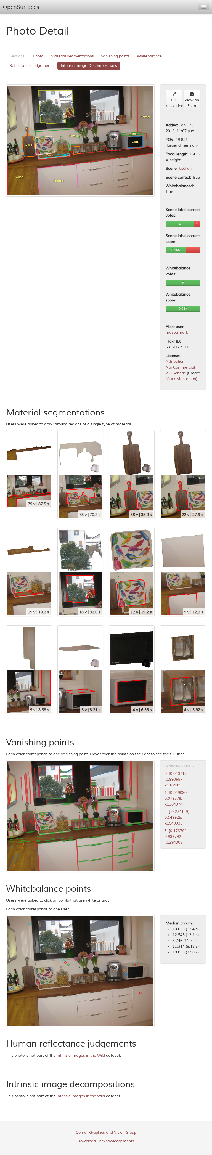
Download (86, 1141)
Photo (38, 56)
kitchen (185, 168)
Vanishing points (115, 56)
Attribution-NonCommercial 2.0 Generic (180, 367)
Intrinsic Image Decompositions (89, 65)
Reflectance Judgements (31, 65)
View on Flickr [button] (192, 103)
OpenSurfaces (21, 7)
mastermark (177, 332)
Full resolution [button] (174, 103)
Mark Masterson (181, 379)
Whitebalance (149, 56)
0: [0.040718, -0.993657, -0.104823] (176, 779)
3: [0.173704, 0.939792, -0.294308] (176, 836)
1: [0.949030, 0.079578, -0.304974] (176, 798)
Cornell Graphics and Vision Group (106, 1132)
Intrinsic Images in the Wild (81, 1055)
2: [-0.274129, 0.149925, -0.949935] (177, 817)
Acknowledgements (116, 1141)
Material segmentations (72, 56)
